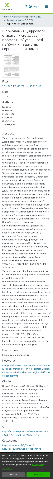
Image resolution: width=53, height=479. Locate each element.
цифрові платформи (13, 368)
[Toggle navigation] (47, 6)
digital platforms (41, 372)
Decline (13, 474)
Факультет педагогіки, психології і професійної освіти (27, 16)
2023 (5, 96)
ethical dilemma (10, 375)
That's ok (38, 474)
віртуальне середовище (36, 365)
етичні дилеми (34, 368)
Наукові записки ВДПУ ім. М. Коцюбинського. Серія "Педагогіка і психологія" (20, 20)
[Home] (7, 6)
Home (5, 16)
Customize (7, 468)
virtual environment (22, 372)
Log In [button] (36, 6)
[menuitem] (30, 6)
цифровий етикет (12, 365)
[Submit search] (26, 6)
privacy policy (38, 464)
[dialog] (26, 465)
